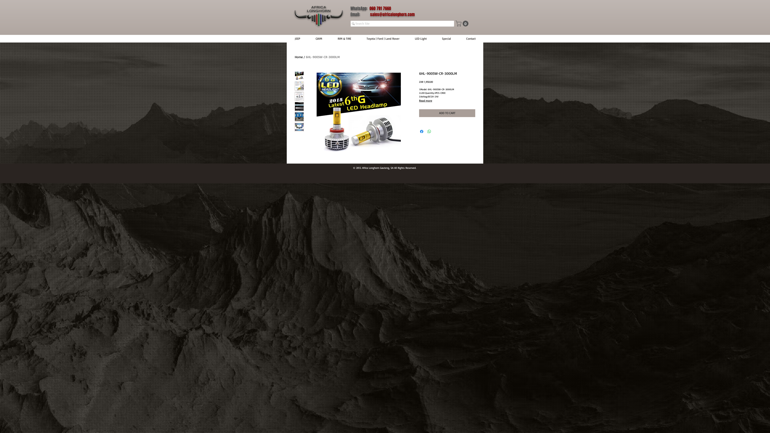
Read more (425, 100)
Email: (360, 14)
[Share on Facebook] (421, 131)
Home (299, 57)
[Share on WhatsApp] (429, 131)
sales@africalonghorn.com (392, 14)
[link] (463, 23)
